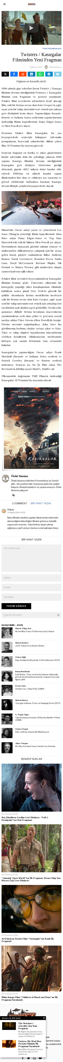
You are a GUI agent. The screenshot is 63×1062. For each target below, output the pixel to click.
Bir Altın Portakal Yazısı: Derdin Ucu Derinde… (35, 746)
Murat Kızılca (21, 643)
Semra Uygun (21, 729)
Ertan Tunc (20, 686)
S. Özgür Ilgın (22, 714)
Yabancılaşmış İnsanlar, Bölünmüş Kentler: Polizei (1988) (37, 718)
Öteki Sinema (55, 67)
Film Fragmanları (52, 48)
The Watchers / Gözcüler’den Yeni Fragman (27, 1026)
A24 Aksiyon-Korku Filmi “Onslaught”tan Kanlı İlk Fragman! (28, 940)
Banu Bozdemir (22, 671)
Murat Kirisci (21, 700)
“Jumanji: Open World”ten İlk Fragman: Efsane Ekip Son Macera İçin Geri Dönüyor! (31, 879)
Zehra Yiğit (20, 657)
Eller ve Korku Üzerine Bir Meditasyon (32, 732)
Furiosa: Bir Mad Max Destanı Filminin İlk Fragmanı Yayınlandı (29, 1043)
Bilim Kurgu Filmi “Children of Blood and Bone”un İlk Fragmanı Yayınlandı (30, 998)
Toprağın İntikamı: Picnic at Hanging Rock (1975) (37, 703)
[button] (58, 615)
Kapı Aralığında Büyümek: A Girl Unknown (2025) (37, 660)
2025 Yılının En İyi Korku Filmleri (29, 646)
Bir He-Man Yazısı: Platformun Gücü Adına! (34, 631)
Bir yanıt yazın (41, 503)
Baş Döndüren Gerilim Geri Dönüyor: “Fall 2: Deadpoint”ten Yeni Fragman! (25, 818)
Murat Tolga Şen (23, 628)
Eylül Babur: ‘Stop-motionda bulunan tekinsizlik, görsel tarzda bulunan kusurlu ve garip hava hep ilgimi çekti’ (37, 677)
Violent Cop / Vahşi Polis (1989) (29, 689)
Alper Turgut (21, 743)
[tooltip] (5, 74)
